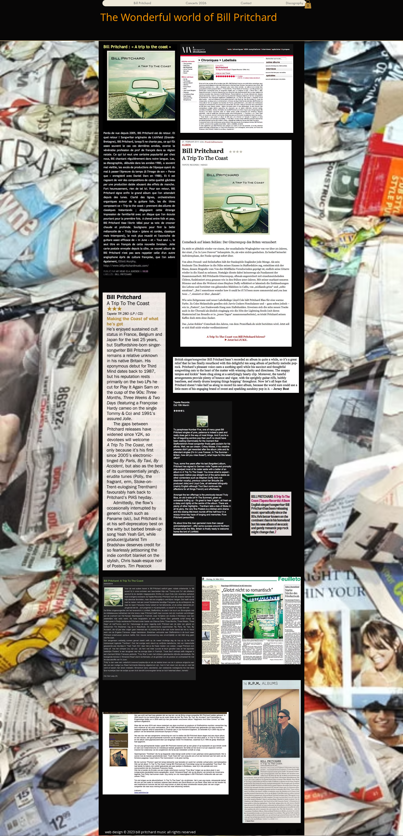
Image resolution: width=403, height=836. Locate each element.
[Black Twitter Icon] (288, 832)
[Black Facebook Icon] (277, 832)
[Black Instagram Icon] (299, 832)
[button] (307, 4)
